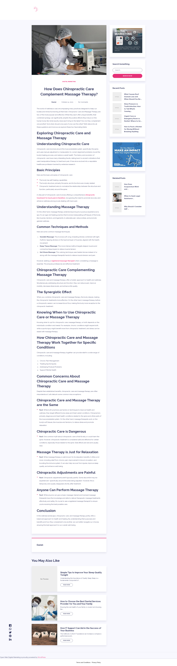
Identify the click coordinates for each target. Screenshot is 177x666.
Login (119, 10)
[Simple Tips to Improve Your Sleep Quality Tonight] (44, 579)
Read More (66, 585)
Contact (86, 12)
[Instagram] (109, 9)
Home (62, 8)
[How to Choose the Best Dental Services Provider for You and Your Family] (44, 608)
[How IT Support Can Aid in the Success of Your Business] (44, 634)
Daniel (54, 102)
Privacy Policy (96, 662)
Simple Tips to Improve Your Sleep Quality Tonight (81, 573)
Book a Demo (136, 10)
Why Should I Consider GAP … (133, 208)
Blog (81, 8)
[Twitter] (105, 9)
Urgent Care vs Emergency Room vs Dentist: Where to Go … (133, 118)
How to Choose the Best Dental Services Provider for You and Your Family (80, 602)
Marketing (64, 12)
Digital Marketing (69, 81)
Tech (76, 12)
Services (92, 8)
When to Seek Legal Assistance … (132, 197)
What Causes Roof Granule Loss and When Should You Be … (133, 96)
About (72, 8)
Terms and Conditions (83, 662)
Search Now (127, 76)
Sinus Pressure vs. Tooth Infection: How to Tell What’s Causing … (132, 107)
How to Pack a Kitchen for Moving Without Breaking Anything (133, 129)
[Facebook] (101, 9)
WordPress (42, 657)
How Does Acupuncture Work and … (131, 186)
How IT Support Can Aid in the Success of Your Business (80, 629)
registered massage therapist (63, 261)
